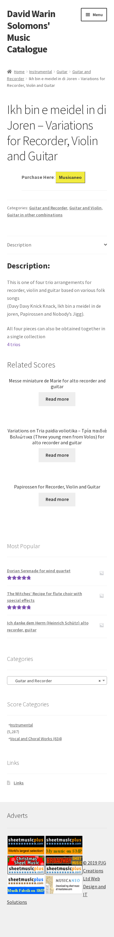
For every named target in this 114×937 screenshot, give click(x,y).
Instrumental (40, 71)
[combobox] (57, 680)
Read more (57, 399)
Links (19, 783)
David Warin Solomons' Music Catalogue (31, 31)
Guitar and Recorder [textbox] (55, 680)
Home (19, 71)
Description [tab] (19, 245)
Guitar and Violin (85, 208)
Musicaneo (70, 177)
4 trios (13, 344)
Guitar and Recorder (48, 208)
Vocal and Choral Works (36, 738)
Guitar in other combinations (35, 215)
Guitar (62, 71)
